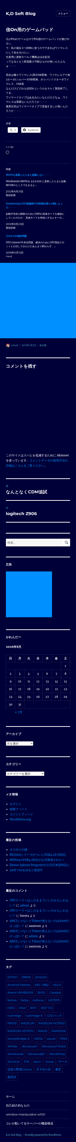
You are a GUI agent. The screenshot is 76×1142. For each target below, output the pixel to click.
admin (24, 905)
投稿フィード (18, 809)
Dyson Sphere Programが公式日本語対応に (40, 865)
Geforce (38, 1000)
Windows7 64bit (54, 1046)
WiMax (12, 1046)
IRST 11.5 (47, 1008)
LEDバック (54, 1015)
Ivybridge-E (34, 1015)
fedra (24, 1000)
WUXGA (13, 1061)
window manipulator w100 (25, 1114)
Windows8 (15, 1054)
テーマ (62, 1061)
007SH (12, 977)
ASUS (57, 985)
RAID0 (42, 1031)
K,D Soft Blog (21, 13)
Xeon (37, 1061)
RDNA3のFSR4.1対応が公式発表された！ (37, 860)
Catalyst (55, 992)
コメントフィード (21, 814)
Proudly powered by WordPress (43, 1135)
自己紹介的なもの (18, 1105)
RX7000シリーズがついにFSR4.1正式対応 (38, 854)
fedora (12, 1000)
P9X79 (12, 1023)
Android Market (18, 985)
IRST (33, 1008)
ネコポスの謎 (18, 849)
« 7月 (18, 712)
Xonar (49, 1061)
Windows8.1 (36, 1054)
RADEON (27, 1023)
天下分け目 (43, 1069)
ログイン (15, 804)
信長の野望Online (19, 1069)
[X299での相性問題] (36, 246)
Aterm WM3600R (20, 992)
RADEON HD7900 (52, 1023)
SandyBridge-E (18, 1038)
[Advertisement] (38, 300)
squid (51, 1038)
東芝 (58, 1069)
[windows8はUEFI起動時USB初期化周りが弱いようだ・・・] (36, 216)
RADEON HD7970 (20, 1031)
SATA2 (38, 1038)
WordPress (57, 1054)
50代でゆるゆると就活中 (26, 870)
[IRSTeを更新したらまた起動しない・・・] (36, 185)
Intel (22, 1008)
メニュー (63, 13)
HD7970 (54, 1000)
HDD (11, 1008)
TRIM (63, 1038)
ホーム (10, 1096)
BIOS (41, 992)
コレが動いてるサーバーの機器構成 (29, 1123)
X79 (26, 1061)
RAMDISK (59, 1031)
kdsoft (14, 345)
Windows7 (29, 1046)
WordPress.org (20, 819)
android (40, 977)
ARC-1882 (42, 985)
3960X (26, 977)
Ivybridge (14, 1015)
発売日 (11, 1077)
